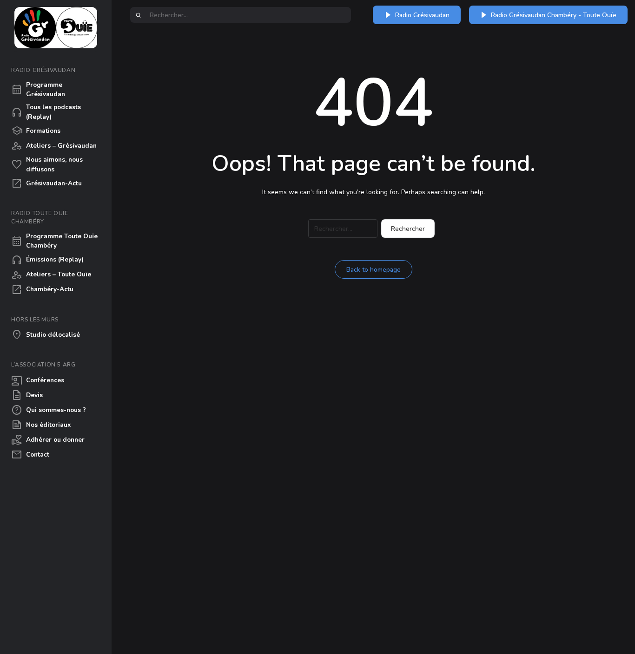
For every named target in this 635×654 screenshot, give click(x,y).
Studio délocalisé (45, 334)
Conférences (37, 380)
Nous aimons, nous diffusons (47, 164)
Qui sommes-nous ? (48, 410)
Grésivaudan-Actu (46, 183)
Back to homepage (373, 269)
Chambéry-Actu (42, 289)
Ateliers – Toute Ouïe (51, 274)
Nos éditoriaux (41, 425)
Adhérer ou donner (48, 439)
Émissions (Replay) (47, 260)
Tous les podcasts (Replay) (46, 112)
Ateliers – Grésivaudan (54, 145)
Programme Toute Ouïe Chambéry (54, 241)
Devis (27, 395)
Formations (35, 130)
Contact (30, 454)
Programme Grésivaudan (38, 89)
